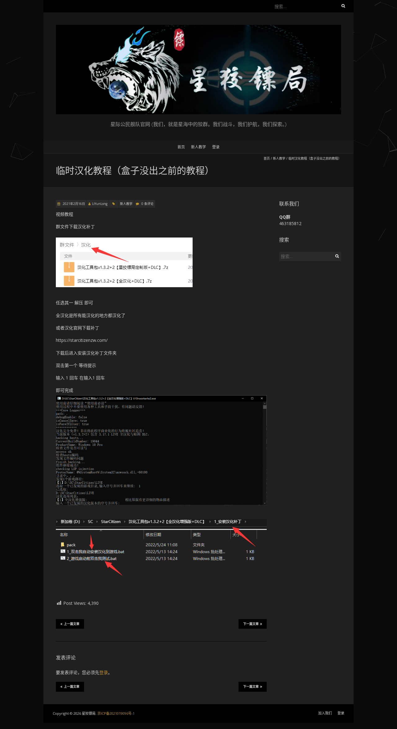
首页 (181, 147)
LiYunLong (99, 203)
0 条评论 (147, 203)
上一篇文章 (71, 624)
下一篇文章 (251, 624)
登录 (216, 147)
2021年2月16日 (73, 203)
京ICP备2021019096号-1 (116, 713)
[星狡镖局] (198, 28)
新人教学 (198, 147)
